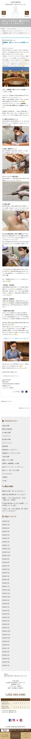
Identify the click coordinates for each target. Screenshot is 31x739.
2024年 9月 (5, 600)
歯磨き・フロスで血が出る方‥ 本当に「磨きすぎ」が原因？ (14, 499)
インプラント (6, 436)
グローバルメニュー (4, 13)
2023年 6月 (5, 651)
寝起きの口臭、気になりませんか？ (13, 491)
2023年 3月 (5, 662)
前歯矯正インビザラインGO (11, 453)
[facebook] (22, 392)
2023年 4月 (5, 658)
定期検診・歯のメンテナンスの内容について (15, 33)
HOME (3, 28)
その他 (4, 480)
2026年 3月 (5, 538)
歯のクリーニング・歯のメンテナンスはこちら (17, 338)
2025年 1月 (5, 586)
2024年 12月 (6, 590)
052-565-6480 (16, 694)
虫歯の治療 (5, 425)
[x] (26, 392)
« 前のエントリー (6, 401)
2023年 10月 (6, 638)
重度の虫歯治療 (7, 429)
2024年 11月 (6, 593)
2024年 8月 (5, 603)
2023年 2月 (5, 665)
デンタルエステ (7, 473)
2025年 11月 (6, 552)
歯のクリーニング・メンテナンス (12, 31)
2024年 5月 (5, 614)
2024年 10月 (6, 597)
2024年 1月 (5, 627)
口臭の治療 (5, 456)
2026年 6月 (5, 528)
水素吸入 (5, 477)
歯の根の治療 (6, 439)
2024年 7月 (5, 607)
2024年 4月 (5, 617)
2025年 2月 (5, 583)
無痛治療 (5, 446)
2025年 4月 (5, 576)
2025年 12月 (6, 548)
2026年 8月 (5, 521)
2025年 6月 (5, 569)
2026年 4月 (5, 535)
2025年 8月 (5, 562)
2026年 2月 (5, 542)
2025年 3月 (5, 579)
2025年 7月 (5, 566)
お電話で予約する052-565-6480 (15, 735)
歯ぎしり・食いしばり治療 (10, 470)
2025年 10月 (6, 555)
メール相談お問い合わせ (5, 735)
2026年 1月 (5, 545)
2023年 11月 (6, 634)
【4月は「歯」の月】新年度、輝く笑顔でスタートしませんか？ (15, 510)
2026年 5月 (5, 531)
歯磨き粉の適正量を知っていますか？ (14, 494)
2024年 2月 (5, 624)
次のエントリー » (24, 408)
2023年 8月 (5, 645)
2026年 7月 (5, 524)
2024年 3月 (5, 621)
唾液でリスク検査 (8, 460)
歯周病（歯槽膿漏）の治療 (10, 463)
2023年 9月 (5, 641)
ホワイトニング (7, 443)
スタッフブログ (11, 28)
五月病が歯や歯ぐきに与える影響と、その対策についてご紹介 (15, 504)
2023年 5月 (5, 655)
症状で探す (27, 13)
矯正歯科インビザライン (10, 449)
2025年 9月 (5, 559)
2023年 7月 (5, 648)
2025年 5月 (5, 572)
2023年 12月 (6, 631)
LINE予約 (26, 737)
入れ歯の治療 (6, 432)
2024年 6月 (5, 610)
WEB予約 (26, 733)
